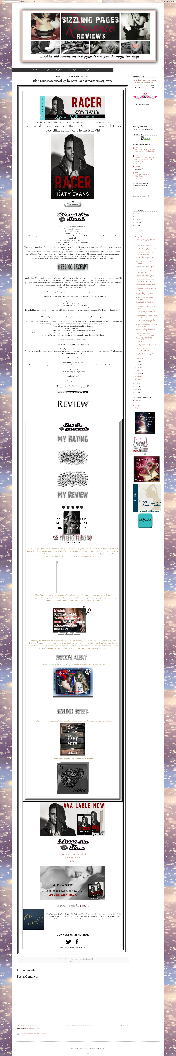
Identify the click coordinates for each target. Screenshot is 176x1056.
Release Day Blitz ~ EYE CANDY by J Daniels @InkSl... (146, 345)
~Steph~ (137, 403)
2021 (136, 213)
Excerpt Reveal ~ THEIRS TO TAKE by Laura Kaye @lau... (145, 334)
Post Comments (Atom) (32, 1029)
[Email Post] (80, 959)
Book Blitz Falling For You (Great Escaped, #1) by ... (146, 317)
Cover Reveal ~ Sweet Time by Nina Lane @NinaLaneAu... (145, 312)
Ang (136, 148)
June (138, 365)
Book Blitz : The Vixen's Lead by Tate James (146, 290)
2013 (136, 392)
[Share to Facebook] (90, 959)
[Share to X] (88, 959)
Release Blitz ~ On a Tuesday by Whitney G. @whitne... (145, 294)
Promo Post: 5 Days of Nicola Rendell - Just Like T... (145, 254)
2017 (136, 225)
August (139, 359)
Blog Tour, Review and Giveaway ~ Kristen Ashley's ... (146, 350)
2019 (136, 219)
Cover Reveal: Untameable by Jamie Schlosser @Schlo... (145, 321)
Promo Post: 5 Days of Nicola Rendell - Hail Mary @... (145, 267)
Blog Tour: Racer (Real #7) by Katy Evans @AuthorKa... (145, 240)
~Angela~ (137, 408)
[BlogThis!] (86, 959)
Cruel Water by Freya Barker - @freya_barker (143, 175)
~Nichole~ (138, 401)
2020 (136, 216)
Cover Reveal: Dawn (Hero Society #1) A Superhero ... (145, 263)
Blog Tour (74, 962)
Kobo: (72, 861)
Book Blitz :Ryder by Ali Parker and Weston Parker (146, 303)
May (138, 368)
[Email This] (84, 959)
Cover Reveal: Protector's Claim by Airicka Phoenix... (146, 298)
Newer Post (21, 1025)
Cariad (137, 156)
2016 (136, 383)
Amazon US (65, 854)
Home (73, 1025)
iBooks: (69, 857)
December (140, 228)
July (138, 362)
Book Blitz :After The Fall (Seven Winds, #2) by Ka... (146, 308)
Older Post (124, 1025)
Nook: (76, 857)
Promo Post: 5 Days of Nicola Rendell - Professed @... (145, 281)
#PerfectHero (33, 646)
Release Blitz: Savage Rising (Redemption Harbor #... (144, 258)
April (139, 371)
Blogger (102, 1049)
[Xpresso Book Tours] (147, 512)
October (139, 234)
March (139, 374)
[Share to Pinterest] (92, 959)
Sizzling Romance (138, 129)
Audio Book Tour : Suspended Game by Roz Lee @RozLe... (145, 330)
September (140, 237)
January (139, 380)
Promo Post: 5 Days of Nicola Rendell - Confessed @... (145, 276)
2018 (136, 222)
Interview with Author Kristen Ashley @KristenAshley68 (145, 81)
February (140, 377)
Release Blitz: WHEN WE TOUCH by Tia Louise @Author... (144, 340)
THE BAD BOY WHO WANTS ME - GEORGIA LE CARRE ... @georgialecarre (144, 159)
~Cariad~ (137, 405)
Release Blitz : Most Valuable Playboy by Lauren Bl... (145, 354)
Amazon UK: (80, 854)
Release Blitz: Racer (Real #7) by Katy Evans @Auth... (146, 249)
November (140, 231)
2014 (136, 389)
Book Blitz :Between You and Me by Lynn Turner (146, 285)
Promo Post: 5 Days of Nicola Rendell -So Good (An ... (145, 245)
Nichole (137, 166)
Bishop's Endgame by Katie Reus (144, 168)
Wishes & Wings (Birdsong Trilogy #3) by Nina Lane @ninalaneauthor (145, 150)
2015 (136, 386)
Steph (136, 173)
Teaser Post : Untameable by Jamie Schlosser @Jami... (146, 272)
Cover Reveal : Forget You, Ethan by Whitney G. (146, 325)
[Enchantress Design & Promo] (145, 434)
